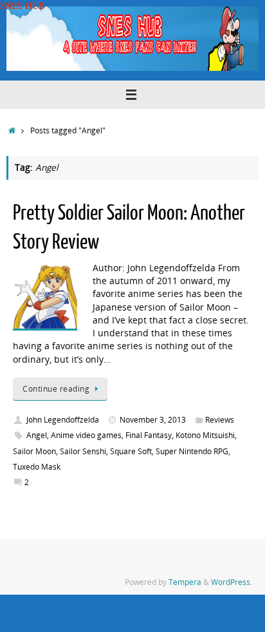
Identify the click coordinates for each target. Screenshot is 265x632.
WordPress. (231, 582)
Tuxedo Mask (36, 466)
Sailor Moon (34, 451)
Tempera (185, 582)
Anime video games (86, 435)
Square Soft (131, 451)
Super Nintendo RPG (192, 451)
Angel (36, 435)
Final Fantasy (148, 435)
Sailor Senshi (83, 451)
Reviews (219, 419)
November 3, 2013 (153, 419)
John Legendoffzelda (62, 419)
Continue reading (56, 388)
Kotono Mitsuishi (205, 435)
